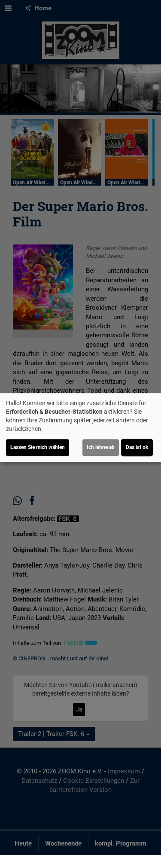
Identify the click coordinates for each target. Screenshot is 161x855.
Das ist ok (137, 447)
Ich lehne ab (101, 447)
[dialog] (80, 427)
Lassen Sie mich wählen (37, 447)
